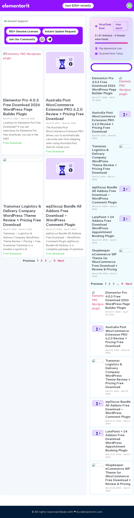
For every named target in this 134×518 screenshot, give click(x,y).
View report (118, 26)
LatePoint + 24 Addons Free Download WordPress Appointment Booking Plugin (103, 226)
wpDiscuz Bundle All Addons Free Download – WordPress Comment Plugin (63, 215)
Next (61, 260)
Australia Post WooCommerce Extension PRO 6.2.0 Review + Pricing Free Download (65, 109)
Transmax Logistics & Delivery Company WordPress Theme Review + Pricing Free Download (22, 215)
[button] (129, 6)
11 (54, 260)
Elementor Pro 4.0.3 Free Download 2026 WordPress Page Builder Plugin (21, 107)
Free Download (12, 142)
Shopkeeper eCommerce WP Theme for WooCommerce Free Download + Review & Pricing (104, 260)
